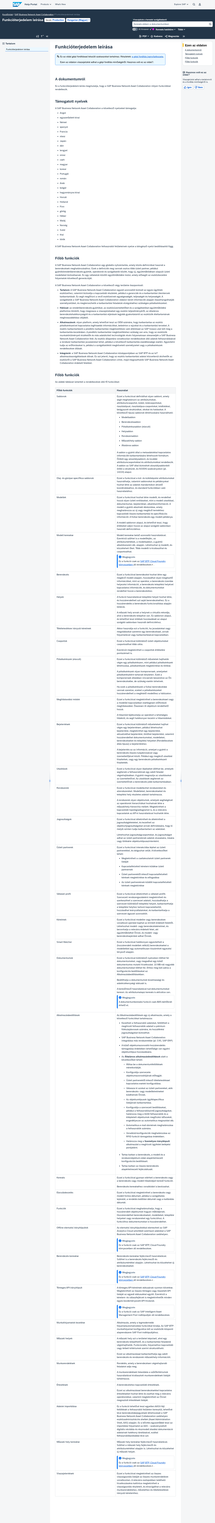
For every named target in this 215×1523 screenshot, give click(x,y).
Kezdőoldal (7, 14)
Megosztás (172, 36)
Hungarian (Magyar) (77, 20)
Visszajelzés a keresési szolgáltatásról (150, 20)
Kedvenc (157, 36)
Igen (188, 87)
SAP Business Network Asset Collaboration (34, 14)
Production (55, 20)
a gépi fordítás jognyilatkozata (147, 56)
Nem (199, 87)
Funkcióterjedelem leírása (18, 49)
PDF (143, 36)
